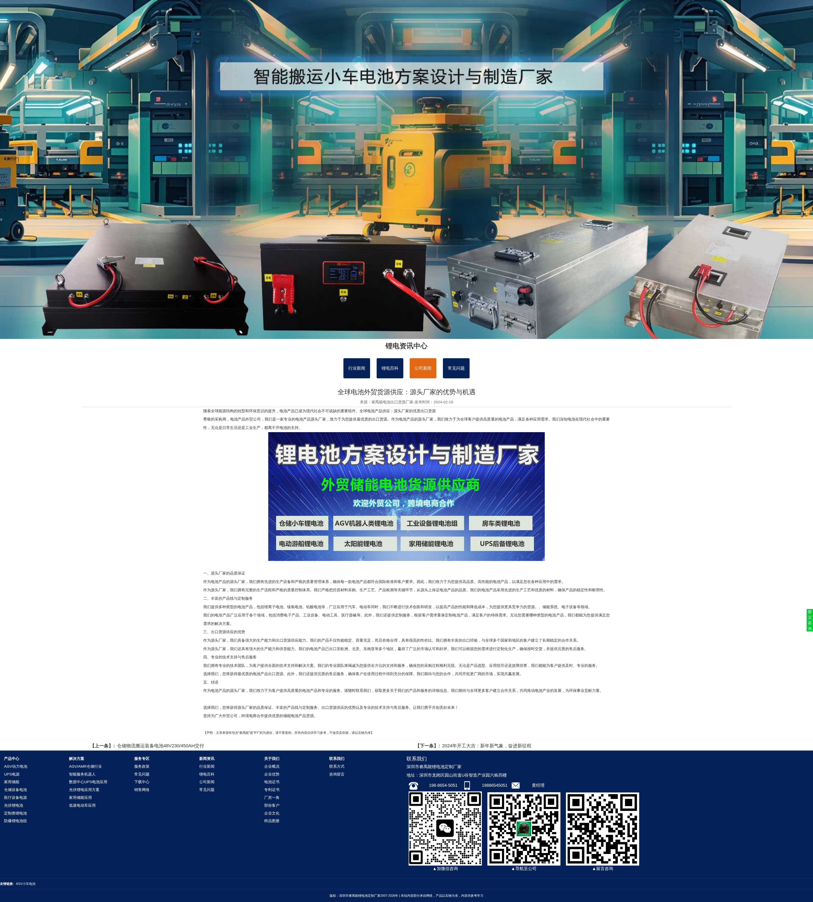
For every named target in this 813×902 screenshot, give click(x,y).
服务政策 (141, 766)
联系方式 (336, 766)
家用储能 (11, 782)
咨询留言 (336, 774)
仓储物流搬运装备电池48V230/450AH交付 (160, 745)
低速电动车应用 (82, 805)
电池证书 (271, 782)
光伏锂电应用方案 (84, 790)
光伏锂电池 (13, 805)
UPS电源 (11, 774)
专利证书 (271, 790)
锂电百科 (390, 368)
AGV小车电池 (25, 883)
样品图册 (271, 821)
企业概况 (271, 766)
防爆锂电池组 (15, 821)
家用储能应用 (80, 797)
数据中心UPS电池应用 (88, 782)
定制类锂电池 (15, 813)
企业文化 (271, 813)
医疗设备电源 (15, 797)
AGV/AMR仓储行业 (85, 766)
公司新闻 (423, 368)
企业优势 (271, 774)
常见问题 (456, 368)
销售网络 (141, 790)
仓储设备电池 (15, 790)
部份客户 (271, 805)
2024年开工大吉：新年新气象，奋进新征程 (486, 745)
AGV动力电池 (15, 766)
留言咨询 (810, 620)
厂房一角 (271, 797)
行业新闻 (356, 368)
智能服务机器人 (82, 774)
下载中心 (141, 782)
